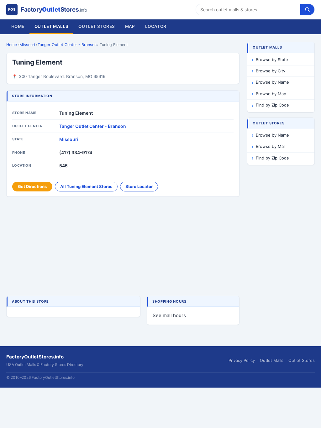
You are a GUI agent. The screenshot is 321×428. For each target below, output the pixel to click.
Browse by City (270, 70)
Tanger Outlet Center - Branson (67, 44)
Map (130, 26)
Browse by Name (272, 82)
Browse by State (272, 59)
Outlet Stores (96, 26)
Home (17, 26)
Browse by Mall (271, 146)
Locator (155, 26)
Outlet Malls (51, 26)
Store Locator (139, 186)
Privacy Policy (242, 360)
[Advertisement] (122, 247)
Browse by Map (271, 93)
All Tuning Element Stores (86, 186)
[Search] (307, 9)
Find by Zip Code (272, 104)
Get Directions (32, 186)
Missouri (27, 44)
